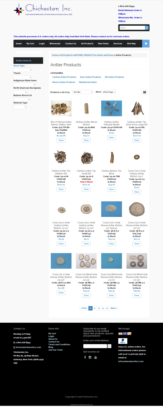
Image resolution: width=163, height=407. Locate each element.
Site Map (131, 43)
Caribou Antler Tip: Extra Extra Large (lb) (136, 123)
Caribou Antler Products (64, 77)
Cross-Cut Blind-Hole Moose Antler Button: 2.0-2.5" (137, 277)
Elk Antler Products (114, 77)
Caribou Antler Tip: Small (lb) (86, 172)
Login (42, 43)
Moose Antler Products (63, 82)
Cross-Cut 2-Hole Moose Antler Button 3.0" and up (111, 225)
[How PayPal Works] (122, 341)
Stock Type (19, 66)
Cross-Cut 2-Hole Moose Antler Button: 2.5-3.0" (61, 277)
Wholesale (55, 43)
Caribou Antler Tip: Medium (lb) (61, 172)
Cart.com (90, 404)
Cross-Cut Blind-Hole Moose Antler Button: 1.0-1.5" (86, 277)
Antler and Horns (105, 55)
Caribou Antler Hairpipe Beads (111, 123)
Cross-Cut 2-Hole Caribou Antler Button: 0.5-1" (136, 174)
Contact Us (70, 43)
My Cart (30, 43)
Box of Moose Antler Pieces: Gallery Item (61, 123)
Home (19, 43)
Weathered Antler (88, 82)
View (61, 140)
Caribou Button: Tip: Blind (111, 172)
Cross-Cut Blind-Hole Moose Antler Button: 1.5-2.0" (111, 277)
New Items (103, 43)
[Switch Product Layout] (145, 92)
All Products (87, 43)
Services (118, 43)
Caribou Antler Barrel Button (86, 123)
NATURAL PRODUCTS (84, 55)
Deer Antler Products (90, 77)
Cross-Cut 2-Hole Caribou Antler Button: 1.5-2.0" (86, 225)
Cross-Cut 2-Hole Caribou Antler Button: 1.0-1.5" (61, 225)
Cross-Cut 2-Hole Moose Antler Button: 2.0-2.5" (137, 225)
